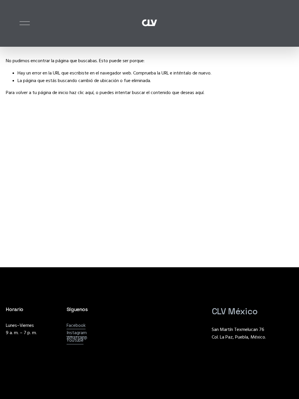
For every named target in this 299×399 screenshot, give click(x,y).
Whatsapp (77, 337)
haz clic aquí (81, 92)
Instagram (77, 332)
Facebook (76, 325)
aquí (199, 92)
